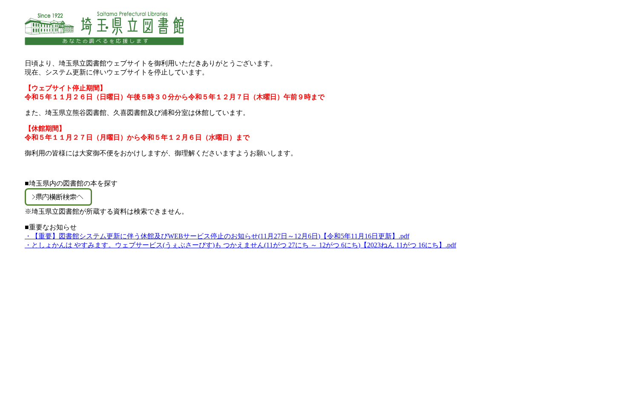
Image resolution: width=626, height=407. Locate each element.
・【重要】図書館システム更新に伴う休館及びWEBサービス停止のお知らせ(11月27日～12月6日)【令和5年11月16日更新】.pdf (217, 236)
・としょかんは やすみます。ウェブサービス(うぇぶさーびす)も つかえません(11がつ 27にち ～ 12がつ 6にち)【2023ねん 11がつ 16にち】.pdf (240, 245)
